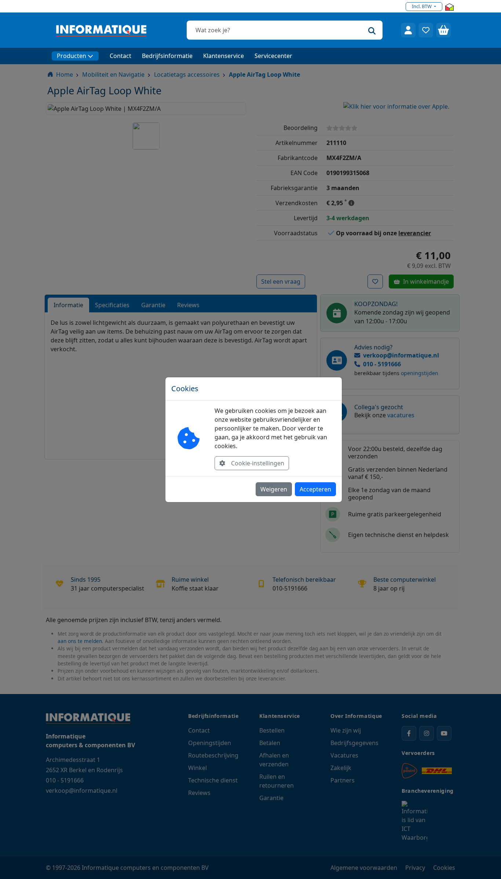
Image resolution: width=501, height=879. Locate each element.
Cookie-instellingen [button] (257, 463)
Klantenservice (223, 56)
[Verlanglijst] (425, 30)
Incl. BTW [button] (422, 6)
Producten (71, 56)
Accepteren (315, 489)
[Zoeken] (372, 30)
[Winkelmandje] (443, 30)
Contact (120, 56)
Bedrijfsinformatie (167, 56)
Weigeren (273, 489)
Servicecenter (273, 56)
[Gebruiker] (408, 30)
